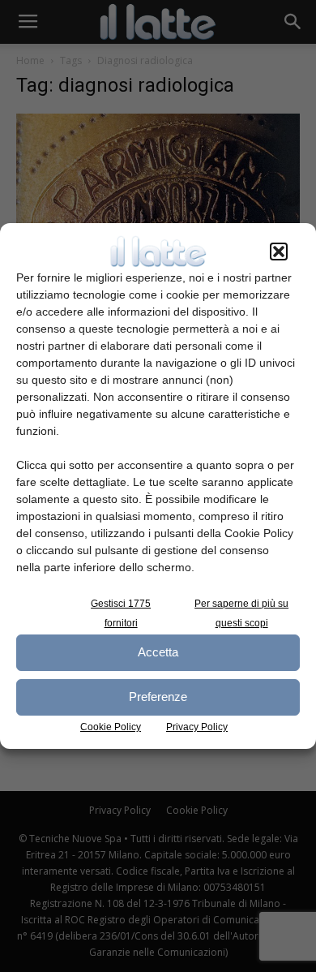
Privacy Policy (197, 727)
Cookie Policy (110, 727)
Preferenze (158, 696)
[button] (279, 251)
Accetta (158, 652)
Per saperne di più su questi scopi (241, 613)
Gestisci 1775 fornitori (121, 613)
